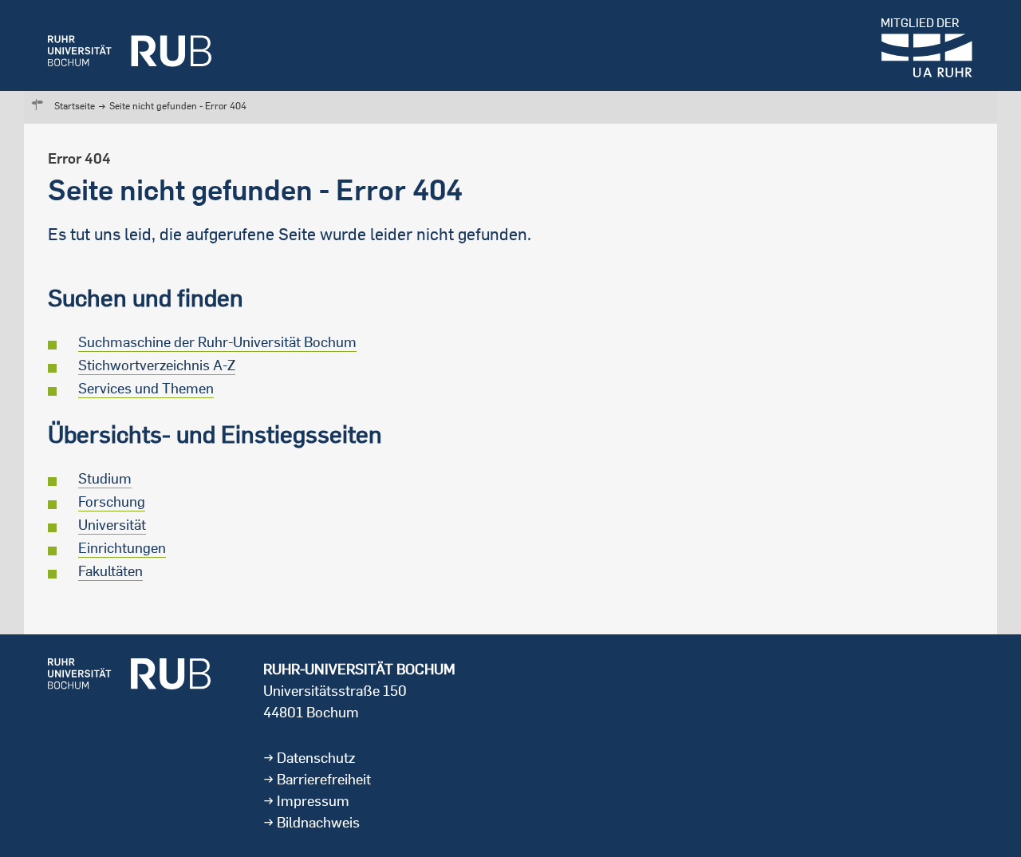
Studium (105, 478)
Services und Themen (146, 388)
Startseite (74, 106)
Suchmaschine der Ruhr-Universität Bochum (217, 342)
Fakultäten (110, 571)
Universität (112, 524)
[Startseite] (129, 45)
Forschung (111, 501)
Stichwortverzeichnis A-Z (156, 365)
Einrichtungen (122, 548)
